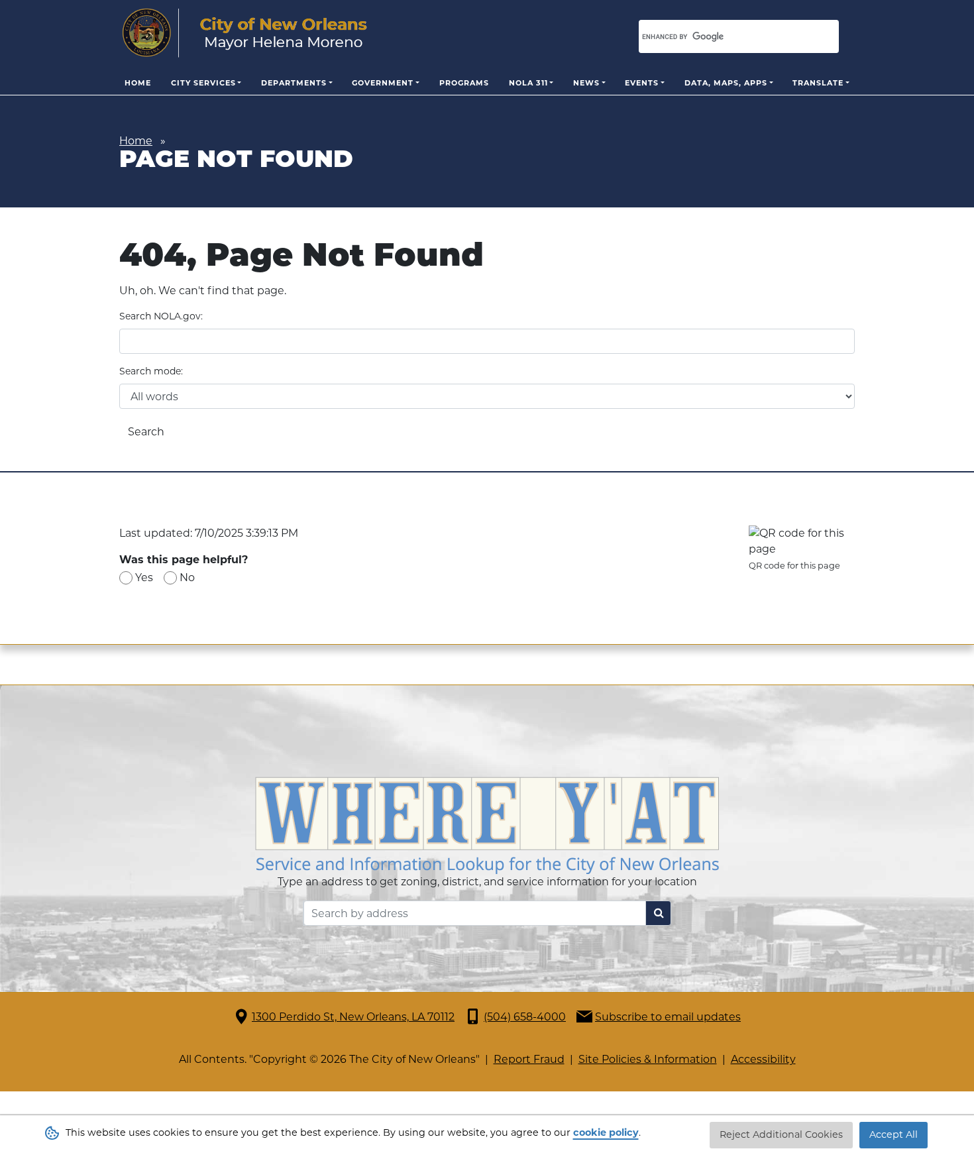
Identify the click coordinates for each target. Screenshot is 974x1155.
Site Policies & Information (647, 1059)
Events (642, 82)
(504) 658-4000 (525, 1017)
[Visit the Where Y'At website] (487, 824)
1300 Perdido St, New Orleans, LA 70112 (353, 1017)
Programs (464, 82)
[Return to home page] (244, 33)
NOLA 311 (528, 82)
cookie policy (606, 1132)
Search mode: (151, 371)
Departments (294, 82)
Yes (144, 577)
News (586, 82)
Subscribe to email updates (668, 1017)
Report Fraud (529, 1059)
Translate (817, 82)
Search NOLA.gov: (161, 316)
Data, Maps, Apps (725, 82)
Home (138, 82)
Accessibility (763, 1059)
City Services (203, 82)
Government (382, 82)
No (187, 577)
